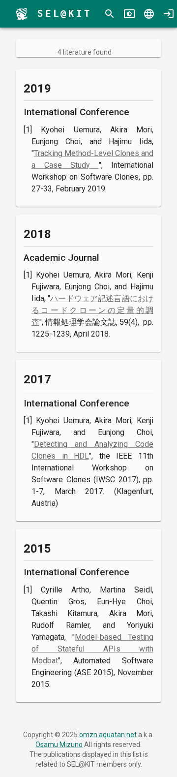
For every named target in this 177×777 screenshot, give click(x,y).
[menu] (21, 14)
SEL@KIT (64, 13)
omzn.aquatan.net (108, 735)
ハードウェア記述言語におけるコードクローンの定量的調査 (92, 310)
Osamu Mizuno (59, 744)
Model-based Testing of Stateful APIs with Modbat (92, 648)
